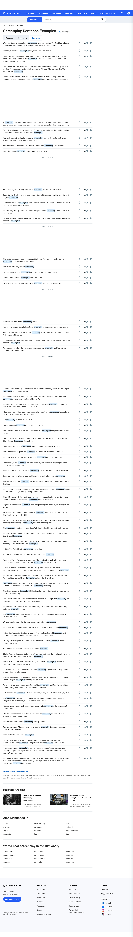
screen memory (8, 851)
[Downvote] (86, 43)
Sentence (11, 25)
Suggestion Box (107, 893)
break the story (39, 823)
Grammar (40, 902)
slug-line (6, 830)
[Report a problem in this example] (91, 43)
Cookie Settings (75, 902)
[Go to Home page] (12, 13)
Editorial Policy (74, 897)
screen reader (39, 855)
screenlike (69, 858)
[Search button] (103, 19)
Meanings (9, 38)
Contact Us (105, 889)
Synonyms (22, 38)
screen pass (70, 851)
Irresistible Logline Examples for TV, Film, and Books (80, 797)
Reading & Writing (44, 914)
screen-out (69, 855)
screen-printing (39, 858)
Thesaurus (41, 893)
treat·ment (69, 827)
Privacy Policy (74, 893)
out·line (6, 823)
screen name (39, 851)
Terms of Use (74, 906)
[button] (122, 13)
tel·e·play (6, 827)
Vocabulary (41, 906)
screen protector (9, 855)
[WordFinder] (128, 13)
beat (67, 823)
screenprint (70, 862)
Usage (39, 910)
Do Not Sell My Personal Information (76, 911)
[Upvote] (79, 43)
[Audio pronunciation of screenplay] (60, 31)
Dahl (67, 834)
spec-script (7, 834)
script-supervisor (72, 830)
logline (36, 834)
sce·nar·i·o (38, 830)
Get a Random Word (12, 899)
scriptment (38, 827)
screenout (6, 862)
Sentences (33, 19)
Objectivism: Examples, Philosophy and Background (32, 797)
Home (5, 25)
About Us (72, 889)
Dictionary (41, 889)
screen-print (7, 858)
